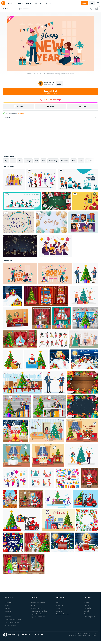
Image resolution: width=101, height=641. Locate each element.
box (43, 161)
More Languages (88, 617)
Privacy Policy (81, 635)
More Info (8, 118)
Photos (19, 3)
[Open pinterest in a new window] (32, 634)
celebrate (64, 161)
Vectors (9, 3)
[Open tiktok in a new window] (35, 634)
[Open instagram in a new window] (26, 634)
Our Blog (59, 611)
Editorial (38, 3)
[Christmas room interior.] (82, 430)
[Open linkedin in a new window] (29, 634)
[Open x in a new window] (39, 634)
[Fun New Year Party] (55, 246)
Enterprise (7, 611)
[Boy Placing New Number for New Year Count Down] (55, 273)
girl (20, 161)
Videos (28, 3)
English (85, 602)
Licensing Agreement (37, 602)
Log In (90, 3)
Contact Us (59, 605)
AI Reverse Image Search (12, 620)
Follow (58, 84)
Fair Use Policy (90, 635)
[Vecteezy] (3, 3)
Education (7, 614)
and (13, 161)
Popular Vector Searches (38, 611)
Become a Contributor (63, 614)
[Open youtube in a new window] (42, 634)
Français (85, 614)
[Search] (90, 9)
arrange (28, 161)
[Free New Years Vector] (18, 222)
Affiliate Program (36, 608)
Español (85, 605)
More (47, 3)
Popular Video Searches (38, 617)
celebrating (53, 161)
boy (6, 161)
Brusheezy (7, 602)
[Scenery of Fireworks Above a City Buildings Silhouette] (20, 246)
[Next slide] (93, 160)
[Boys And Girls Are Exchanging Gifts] (83, 222)
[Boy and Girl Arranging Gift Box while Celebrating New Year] (20, 273)
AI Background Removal (12, 622)
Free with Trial (49, 92)
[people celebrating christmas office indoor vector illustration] (58, 499)
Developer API (9, 617)
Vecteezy (7, 605)
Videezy (6, 608)
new (73, 161)
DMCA (32, 605)
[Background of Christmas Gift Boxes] (56, 201)
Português (86, 608)
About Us (59, 608)
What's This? (21, 113)
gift (36, 161)
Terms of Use (71, 635)
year (80, 161)
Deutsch (85, 611)
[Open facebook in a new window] (23, 634)
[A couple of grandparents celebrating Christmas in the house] (10, 499)
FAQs (57, 602)
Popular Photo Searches (38, 614)
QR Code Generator (10, 625)
